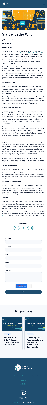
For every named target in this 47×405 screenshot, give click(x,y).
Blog (33, 375)
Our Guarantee (15, 375)
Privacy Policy (16, 402)
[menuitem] (6, 375)
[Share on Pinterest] (27, 228)
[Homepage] (6, 3)
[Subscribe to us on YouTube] (26, 384)
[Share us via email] (32, 228)
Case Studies (25, 375)
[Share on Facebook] (15, 228)
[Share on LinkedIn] (23, 228)
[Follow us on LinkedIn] (20, 384)
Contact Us (40, 375)
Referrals (23, 380)
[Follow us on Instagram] (23, 384)
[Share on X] (19, 228)
